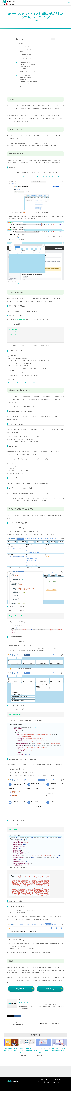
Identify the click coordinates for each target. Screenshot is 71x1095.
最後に (20, 86)
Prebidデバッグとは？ (24, 46)
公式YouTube (51, 1081)
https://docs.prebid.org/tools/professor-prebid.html (19, 283)
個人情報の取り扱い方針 (55, 1079)
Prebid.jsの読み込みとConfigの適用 (27, 64)
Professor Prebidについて (25, 49)
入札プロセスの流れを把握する (26, 62)
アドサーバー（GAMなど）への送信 (28, 71)
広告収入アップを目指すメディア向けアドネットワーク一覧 (27, 1050)
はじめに (21, 43)
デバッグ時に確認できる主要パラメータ (28, 75)
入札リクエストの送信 (25, 66)
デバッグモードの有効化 (25, 56)
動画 (47, 1081)
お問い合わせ (50, 989)
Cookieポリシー (56, 1082)
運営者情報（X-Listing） (45, 1079)
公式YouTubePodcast (60, 1081)
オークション (23, 70)
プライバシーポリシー (47, 1082)
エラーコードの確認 (24, 83)
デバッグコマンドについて (25, 54)
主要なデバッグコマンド (25, 58)
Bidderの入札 (23, 68)
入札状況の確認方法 (24, 79)
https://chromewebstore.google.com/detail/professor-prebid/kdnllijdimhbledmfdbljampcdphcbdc (38, 177)
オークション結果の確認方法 (26, 77)
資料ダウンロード (21, 989)
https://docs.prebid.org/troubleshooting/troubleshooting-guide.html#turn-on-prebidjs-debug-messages (32, 382)
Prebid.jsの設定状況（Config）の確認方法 (29, 81)
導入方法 (22, 51)
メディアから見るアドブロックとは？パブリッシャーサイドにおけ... (43, 1050)
